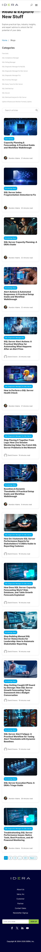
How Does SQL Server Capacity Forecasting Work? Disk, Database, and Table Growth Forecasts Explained (20, 591)
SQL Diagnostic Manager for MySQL (13, 66)
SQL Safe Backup (7, 88)
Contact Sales (20, 908)
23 (25, 858)
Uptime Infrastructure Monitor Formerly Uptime (17, 102)
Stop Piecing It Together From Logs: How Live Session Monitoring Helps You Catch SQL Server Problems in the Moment (20, 444)
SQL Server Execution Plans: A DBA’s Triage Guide (19, 784)
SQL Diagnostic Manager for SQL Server (15, 71)
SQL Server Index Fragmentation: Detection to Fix (20, 193)
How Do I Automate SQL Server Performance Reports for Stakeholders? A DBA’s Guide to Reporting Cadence (20, 542)
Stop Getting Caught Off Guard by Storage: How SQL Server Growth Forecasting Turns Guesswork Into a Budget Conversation (19, 690)
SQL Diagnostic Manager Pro (11, 75)
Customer (20, 899)
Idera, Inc (20, 894)
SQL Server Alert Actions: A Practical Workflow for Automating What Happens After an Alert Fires (18, 345)
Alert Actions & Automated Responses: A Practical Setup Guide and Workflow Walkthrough (19, 295)
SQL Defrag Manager (8, 62)
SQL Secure (6, 93)
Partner (20, 903)
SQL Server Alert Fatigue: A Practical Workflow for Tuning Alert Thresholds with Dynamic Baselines (19, 738)
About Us (20, 889)
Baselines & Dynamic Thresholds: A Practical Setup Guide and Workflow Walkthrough (19, 493)
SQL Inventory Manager (9, 80)
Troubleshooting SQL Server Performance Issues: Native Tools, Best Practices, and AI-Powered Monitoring (19, 836)
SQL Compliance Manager (10, 58)
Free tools (5, 53)
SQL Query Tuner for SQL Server (12, 84)
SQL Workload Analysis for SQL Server (14, 97)
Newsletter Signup (20, 913)
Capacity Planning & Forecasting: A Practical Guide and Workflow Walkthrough (19, 145)
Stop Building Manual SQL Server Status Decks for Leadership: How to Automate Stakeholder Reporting (19, 640)
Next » (33, 858)
